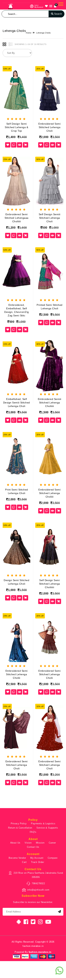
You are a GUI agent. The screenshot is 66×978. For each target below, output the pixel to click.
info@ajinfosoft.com (38, 889)
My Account (36, 858)
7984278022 (38, 883)
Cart (24, 862)
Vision (28, 842)
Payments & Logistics (43, 823)
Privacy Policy (19, 823)
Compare (53, 858)
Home (28, 33)
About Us (15, 842)
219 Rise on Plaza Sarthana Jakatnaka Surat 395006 (38, 875)
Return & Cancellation (20, 827)
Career (52, 842)
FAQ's (33, 832)
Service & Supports (47, 827)
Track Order (37, 862)
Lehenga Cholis (43, 33)
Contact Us (33, 847)
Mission (40, 842)
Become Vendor (17, 858)
